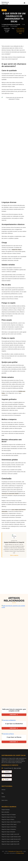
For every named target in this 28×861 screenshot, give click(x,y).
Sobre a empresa (14, 555)
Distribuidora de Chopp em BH (15, 851)
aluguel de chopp (16, 249)
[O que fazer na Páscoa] (8, 733)
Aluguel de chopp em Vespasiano (9, 829)
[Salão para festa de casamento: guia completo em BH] (14, 656)
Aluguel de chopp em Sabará (8, 819)
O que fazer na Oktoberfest (14, 723)
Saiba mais (13, 714)
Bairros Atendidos (5, 812)
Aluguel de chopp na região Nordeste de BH (11, 836)
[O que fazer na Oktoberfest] (9, 720)
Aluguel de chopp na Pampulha (8, 831)
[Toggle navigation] (24, 3)
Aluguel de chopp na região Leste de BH (10, 834)
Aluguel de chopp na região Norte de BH (10, 841)
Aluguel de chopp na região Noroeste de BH (11, 839)
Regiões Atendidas (6, 809)
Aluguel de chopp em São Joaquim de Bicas (11, 821)
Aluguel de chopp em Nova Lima (9, 817)
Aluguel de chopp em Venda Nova (9, 826)
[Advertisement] (14, 579)
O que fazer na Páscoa (14, 737)
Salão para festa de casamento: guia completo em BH (14, 710)
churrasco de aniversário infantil (10, 493)
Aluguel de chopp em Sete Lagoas (9, 824)
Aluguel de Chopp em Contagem (9, 814)
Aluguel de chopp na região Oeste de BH (10, 844)
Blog (4, 10)
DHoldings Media (20, 853)
